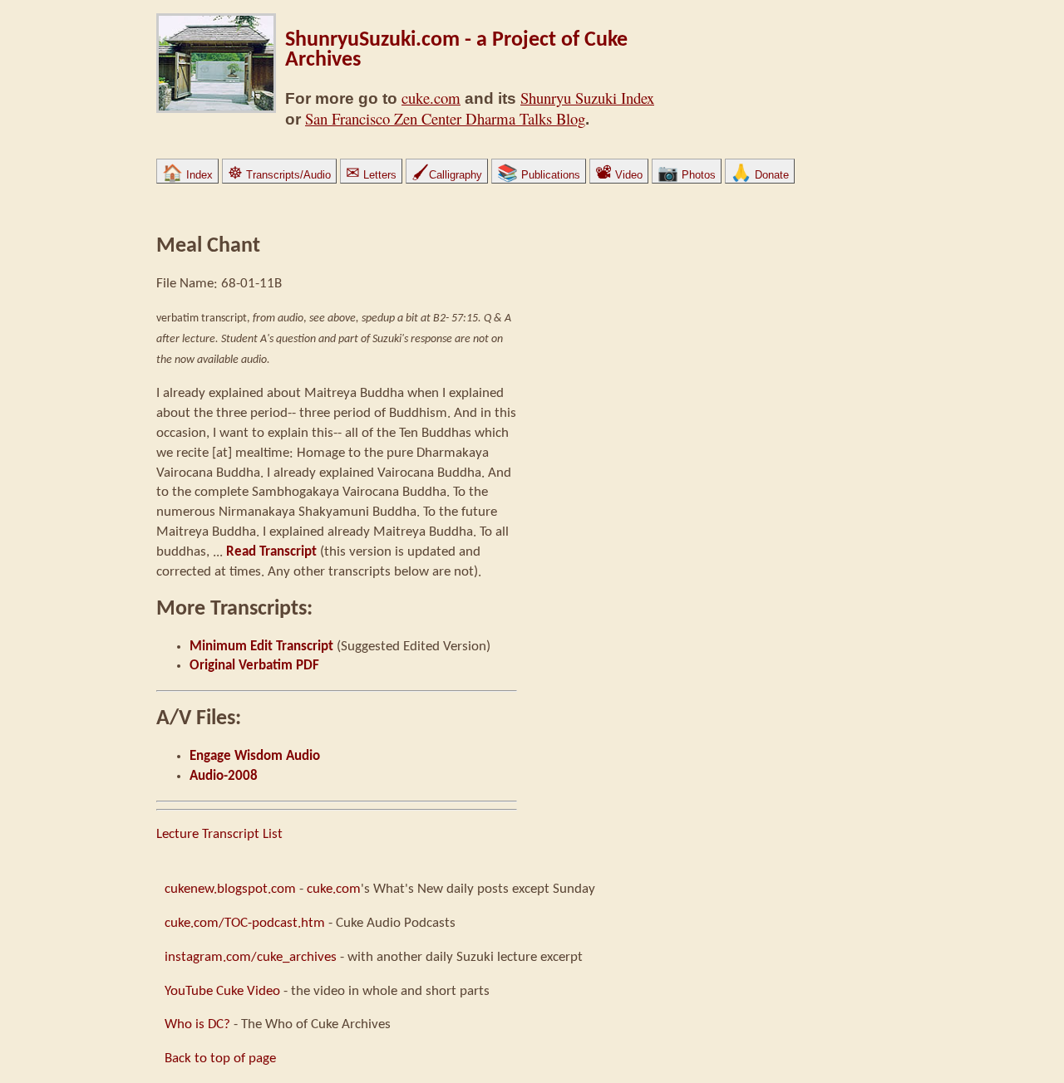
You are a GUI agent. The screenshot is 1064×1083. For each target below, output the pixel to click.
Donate (760, 175)
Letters (371, 175)
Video (619, 175)
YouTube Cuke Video (222, 991)
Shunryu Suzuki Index (587, 97)
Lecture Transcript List (219, 834)
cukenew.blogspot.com (230, 889)
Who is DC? (197, 1024)
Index (187, 175)
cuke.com (431, 97)
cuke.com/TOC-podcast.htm (245, 923)
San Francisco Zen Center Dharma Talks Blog (445, 118)
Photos (687, 175)
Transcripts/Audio (279, 175)
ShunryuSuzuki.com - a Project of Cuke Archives (456, 50)
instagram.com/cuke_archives (251, 957)
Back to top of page (220, 1058)
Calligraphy (446, 175)
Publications (538, 175)
